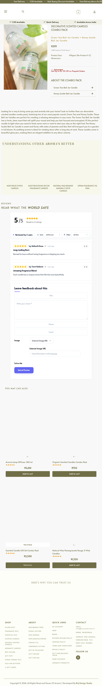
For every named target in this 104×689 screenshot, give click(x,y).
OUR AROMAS (34, 635)
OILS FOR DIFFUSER (12, 663)
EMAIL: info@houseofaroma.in (85, 628)
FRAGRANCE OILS (12, 631)
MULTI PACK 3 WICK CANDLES (15, 187)
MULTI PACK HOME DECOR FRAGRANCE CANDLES (39, 187)
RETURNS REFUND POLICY (62, 638)
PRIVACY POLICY (58, 649)
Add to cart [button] (28, 473)
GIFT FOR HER (34, 654)
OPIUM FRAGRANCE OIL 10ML (87, 187)
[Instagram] (78, 657)
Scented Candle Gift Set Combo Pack (22, 550)
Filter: (68, 235)
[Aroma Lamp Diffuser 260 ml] (28, 425)
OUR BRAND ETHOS (36, 627)
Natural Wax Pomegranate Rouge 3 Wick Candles (71, 552)
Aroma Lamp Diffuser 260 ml (19, 462)
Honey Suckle (87, 114)
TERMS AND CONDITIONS (62, 646)
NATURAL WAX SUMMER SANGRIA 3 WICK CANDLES (63, 188)
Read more (28, 565)
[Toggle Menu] (6, 11)
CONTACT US (33, 642)
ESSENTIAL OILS (11, 635)
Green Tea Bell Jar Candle (65, 87)
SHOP (54, 630)
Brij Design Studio (84, 683)
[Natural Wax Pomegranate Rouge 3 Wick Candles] (74, 514)
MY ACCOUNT (57, 627)
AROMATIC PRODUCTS (61, 663)
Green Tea (71, 114)
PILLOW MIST (10, 627)
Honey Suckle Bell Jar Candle (67, 93)
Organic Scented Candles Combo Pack (69, 462)
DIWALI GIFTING (35, 631)
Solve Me (18, 363)
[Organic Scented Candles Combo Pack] (74, 425)
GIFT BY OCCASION (36, 650)
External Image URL (38, 348)
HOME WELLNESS (58, 659)
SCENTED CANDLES (12, 639)
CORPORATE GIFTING (37, 646)
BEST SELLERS (10, 652)
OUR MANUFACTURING (37, 639)
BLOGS (54, 634)
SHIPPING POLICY (59, 642)
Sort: (41, 235)
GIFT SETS (9, 656)
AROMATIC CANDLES (13, 648)
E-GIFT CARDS (10, 667)
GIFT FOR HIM (34, 658)
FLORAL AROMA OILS (13, 660)
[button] (23, 11)
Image (17, 340)
